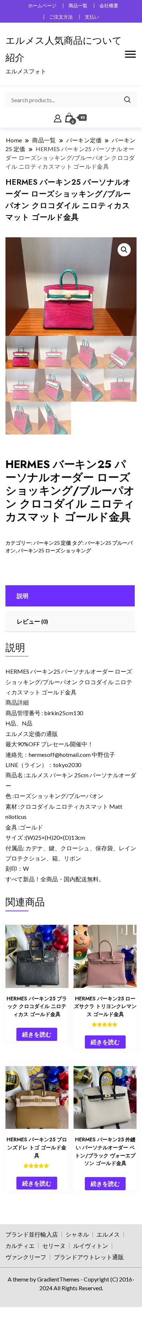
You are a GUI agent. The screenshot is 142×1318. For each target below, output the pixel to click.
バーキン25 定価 (52, 543)
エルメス (108, 1234)
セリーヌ (54, 1245)
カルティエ (20, 1245)
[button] (124, 249)
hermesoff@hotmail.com (60, 754)
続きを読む (36, 1034)
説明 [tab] (22, 595)
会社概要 (108, 5)
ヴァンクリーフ (25, 1256)
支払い (92, 17)
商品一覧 (77, 5)
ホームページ (42, 5)
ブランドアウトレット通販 (89, 1256)
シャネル (77, 1234)
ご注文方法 (61, 17)
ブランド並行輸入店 (31, 1234)
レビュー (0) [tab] (32, 621)
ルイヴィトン (90, 1245)
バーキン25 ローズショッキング (54, 550)
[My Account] (58, 118)
